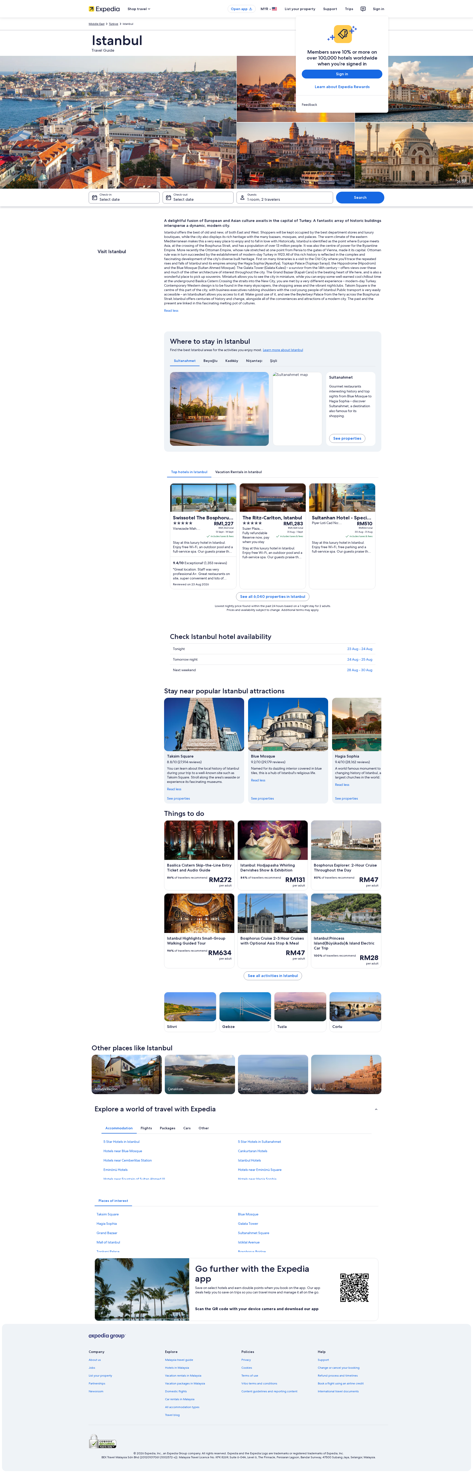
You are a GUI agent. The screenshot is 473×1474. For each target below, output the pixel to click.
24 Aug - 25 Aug (359, 659)
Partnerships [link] (97, 1383)
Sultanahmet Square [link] (253, 1233)
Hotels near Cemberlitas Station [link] (127, 1160)
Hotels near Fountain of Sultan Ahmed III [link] (134, 1179)
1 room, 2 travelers (263, 199)
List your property (300, 9)
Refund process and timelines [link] (338, 1376)
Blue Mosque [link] (248, 1214)
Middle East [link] (96, 24)
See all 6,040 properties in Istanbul (272, 596)
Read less (171, 310)
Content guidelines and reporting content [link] (269, 1391)
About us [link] (95, 1360)
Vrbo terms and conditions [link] (259, 1383)
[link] (342, 104)
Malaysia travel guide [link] (179, 1360)
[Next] (263, 409)
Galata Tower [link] (248, 1223)
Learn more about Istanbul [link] (283, 350)
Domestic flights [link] (176, 1391)
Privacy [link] (246, 1360)
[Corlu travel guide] (355, 1012)
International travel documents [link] (338, 1391)
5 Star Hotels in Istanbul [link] (121, 1141)
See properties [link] (178, 798)
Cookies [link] (246, 1368)
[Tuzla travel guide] (300, 1012)
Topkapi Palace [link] (108, 1251)
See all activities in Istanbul (273, 975)
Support (330, 9)
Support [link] (323, 1360)
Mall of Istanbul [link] (108, 1242)
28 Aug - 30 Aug (359, 670)
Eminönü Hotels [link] (115, 1169)
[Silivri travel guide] (190, 1012)
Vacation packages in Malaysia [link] (185, 1383)
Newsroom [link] (96, 1391)
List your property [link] (100, 1376)
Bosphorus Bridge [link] (252, 1251)
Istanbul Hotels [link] (249, 1160)
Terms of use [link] (249, 1376)
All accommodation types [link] (182, 1407)
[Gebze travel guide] (245, 1012)
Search (360, 197)
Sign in (378, 9)
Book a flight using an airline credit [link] (341, 1383)
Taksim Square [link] (108, 1214)
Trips (349, 9)
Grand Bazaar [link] (107, 1233)
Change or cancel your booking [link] (338, 1368)
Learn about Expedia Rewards (342, 86)
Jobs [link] (92, 1368)
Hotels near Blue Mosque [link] (122, 1151)
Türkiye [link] (113, 24)
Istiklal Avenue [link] (249, 1242)
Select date (110, 199)
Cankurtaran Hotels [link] (252, 1151)
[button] (236, 1109)
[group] (351, 400)
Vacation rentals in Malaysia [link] (183, 1376)
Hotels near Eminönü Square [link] (260, 1169)
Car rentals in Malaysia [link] (179, 1399)
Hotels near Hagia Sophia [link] (257, 1179)
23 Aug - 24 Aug (359, 649)
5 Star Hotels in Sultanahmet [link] (259, 1141)
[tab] (185, 360)
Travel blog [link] (172, 1415)
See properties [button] (347, 438)
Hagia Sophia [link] (107, 1223)
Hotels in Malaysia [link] (177, 1368)
